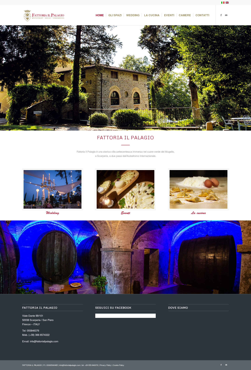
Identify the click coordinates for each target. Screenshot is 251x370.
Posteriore (243, 78)
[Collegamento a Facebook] (221, 15)
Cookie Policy (118, 365)
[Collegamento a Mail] (226, 15)
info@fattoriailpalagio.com (44, 341)
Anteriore (8, 78)
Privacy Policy (105, 365)
